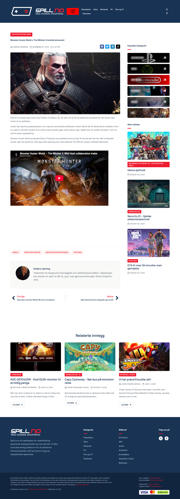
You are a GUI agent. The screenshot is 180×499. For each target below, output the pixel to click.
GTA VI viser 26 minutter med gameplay (144, 266)
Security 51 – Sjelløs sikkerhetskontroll (139, 217)
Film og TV (119, 9)
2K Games (123, 437)
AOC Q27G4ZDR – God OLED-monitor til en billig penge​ (35, 381)
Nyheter (143, 163)
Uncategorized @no (21, 34)
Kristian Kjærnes (153, 484)
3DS (120, 442)
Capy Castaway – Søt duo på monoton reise (89, 381)
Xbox (95, 9)
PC (111, 9)
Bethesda (123, 463)
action (121, 446)
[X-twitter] (167, 9)
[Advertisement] (65, 227)
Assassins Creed (126, 458)
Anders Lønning (154, 478)
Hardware (87, 13)
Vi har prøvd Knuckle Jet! (135, 379)
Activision (123, 450)
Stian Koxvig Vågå (156, 480)
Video (132, 375)
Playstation (86, 9)
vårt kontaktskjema (82, 485)
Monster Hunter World (57, 252)
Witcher (78, 252)
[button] (102, 47)
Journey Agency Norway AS (37, 489)
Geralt (15, 252)
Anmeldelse (134, 211)
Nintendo (104, 9)
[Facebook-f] (167, 13)
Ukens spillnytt (136, 170)
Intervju (124, 375)
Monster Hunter (32, 252)
